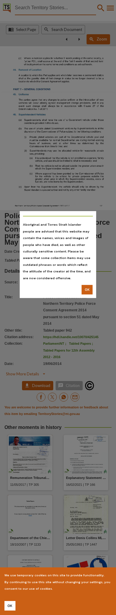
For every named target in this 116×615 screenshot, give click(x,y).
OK (87, 289)
